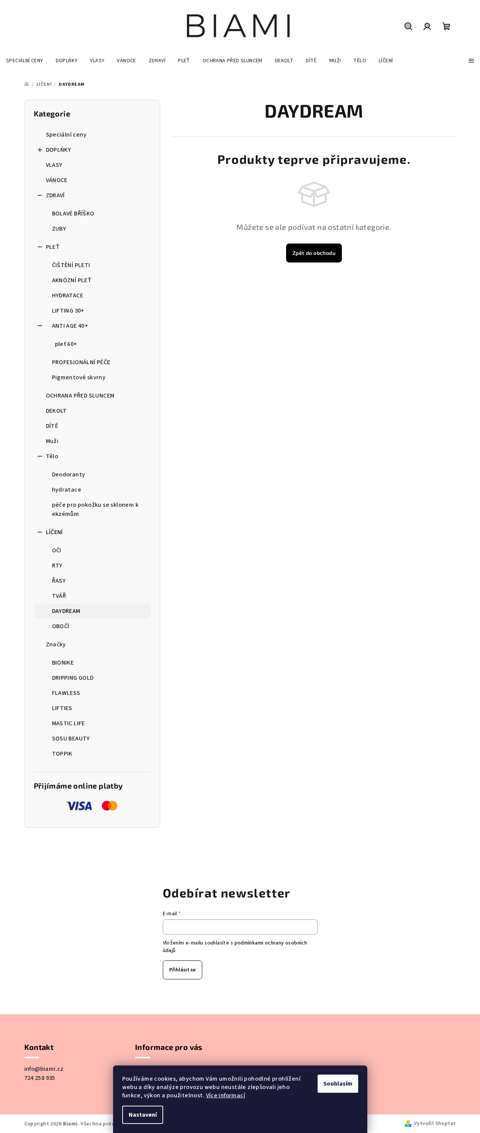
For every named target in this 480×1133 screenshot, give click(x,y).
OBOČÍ (60, 626)
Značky (56, 644)
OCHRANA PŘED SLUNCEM (80, 395)
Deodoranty (68, 474)
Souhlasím (338, 1084)
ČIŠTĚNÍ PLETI (71, 265)
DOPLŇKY (58, 150)
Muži (52, 441)
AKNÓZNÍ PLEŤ (72, 280)
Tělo (52, 456)
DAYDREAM (66, 611)
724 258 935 (39, 1078)
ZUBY (59, 229)
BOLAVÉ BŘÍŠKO (73, 213)
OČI (56, 550)
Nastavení (143, 1115)
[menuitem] (24, 60)
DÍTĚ (52, 426)
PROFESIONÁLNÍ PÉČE (81, 362)
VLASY (54, 165)
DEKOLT (56, 411)
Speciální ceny (66, 134)
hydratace (67, 490)
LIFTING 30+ (68, 310)
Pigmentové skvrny (79, 377)
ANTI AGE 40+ (70, 326)
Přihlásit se (182, 970)
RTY (57, 565)
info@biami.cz (44, 1069)
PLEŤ (53, 247)
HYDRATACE (67, 295)
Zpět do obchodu (314, 253)
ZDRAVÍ (55, 195)
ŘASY (59, 581)
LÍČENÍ (54, 532)
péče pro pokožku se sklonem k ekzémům (95, 509)
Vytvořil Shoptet (435, 1123)
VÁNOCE (57, 180)
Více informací (226, 1095)
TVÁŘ (59, 596)
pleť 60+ (66, 344)
